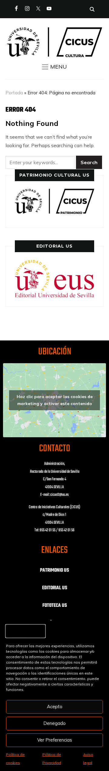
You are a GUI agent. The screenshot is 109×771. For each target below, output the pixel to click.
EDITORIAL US (54, 588)
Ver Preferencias (54, 740)
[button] (54, 66)
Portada (14, 93)
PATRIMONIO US (54, 570)
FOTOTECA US (54, 606)
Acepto (54, 706)
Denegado (54, 723)
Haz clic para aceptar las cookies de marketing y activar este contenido (55, 400)
